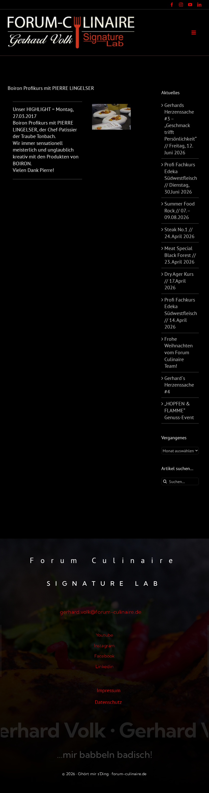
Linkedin (104, 666)
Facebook (104, 656)
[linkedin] (199, 5)
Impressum (108, 690)
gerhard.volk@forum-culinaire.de (100, 612)
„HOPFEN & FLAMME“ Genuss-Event (179, 410)
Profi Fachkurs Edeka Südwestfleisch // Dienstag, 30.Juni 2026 (180, 178)
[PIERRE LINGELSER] (111, 106)
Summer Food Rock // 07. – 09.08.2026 (179, 210)
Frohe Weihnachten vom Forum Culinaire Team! (178, 352)
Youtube (104, 635)
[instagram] (181, 5)
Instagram (104, 645)
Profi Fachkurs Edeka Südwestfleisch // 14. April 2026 (180, 313)
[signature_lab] (71, 19)
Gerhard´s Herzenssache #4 (179, 385)
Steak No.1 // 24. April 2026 (179, 233)
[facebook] (172, 5)
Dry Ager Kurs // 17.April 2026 (178, 281)
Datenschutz (108, 702)
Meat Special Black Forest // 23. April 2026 (180, 255)
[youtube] (190, 5)
